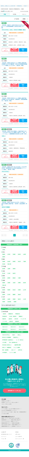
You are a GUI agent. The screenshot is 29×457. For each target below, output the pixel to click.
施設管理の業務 (18, 344)
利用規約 (17, 432)
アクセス (3, 438)
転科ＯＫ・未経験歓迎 (6, 347)
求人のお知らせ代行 (6, 424)
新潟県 (3, 268)
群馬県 (14, 261)
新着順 (24, 18)
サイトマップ (3, 436)
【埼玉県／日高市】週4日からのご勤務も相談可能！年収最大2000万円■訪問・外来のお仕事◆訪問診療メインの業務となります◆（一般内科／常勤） (14, 64)
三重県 (19, 277)
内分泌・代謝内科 (12, 316)
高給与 (13, 334)
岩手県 (9, 254)
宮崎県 (3, 301)
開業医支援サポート (6, 423)
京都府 (9, 282)
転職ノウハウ (5, 418)
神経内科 (4, 318)
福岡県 (3, 299)
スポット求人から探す (7, 404)
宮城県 (14, 254)
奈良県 (24, 282)
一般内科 (4, 313)
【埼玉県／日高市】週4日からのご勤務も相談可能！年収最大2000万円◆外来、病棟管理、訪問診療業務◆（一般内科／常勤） (14, 99)
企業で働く (20, 349)
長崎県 (14, 299)
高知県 (19, 294)
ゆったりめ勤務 (17, 347)
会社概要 (3, 432)
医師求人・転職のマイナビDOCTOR (8, 5)
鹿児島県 (9, 301)
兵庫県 (19, 282)
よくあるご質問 (5, 413)
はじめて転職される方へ (14, 408)
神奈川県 (9, 264)
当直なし (19, 334)
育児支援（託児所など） (7, 344)
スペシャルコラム (6, 421)
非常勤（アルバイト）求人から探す (10, 402)
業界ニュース (14, 421)
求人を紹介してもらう (14, 50)
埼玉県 (25, 5)
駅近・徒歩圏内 (5, 349)
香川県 (9, 294)
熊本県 (19, 299)
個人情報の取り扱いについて (6, 434)
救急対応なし (16, 337)
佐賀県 (9, 299)
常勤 (5, 14)
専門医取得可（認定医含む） (8, 339)
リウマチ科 (4, 321)
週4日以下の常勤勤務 (6, 337)
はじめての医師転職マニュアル (9, 410)
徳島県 (3, 294)
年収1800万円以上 (6, 334)
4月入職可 (4, 342)
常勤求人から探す (6, 400)
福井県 (14, 273)
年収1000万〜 (5, 326)
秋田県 (19, 254)
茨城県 (3, 261)
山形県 (24, 254)
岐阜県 (3, 277)
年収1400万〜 (22, 326)
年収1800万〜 (13, 329)
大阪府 (14, 282)
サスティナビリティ (19, 438)
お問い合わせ (17, 434)
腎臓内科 (20, 316)
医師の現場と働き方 (15, 419)
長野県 (14, 268)
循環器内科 (10, 313)
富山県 (3, 273)
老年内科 (16, 318)
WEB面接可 (4, 352)
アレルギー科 (23, 318)
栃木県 (9, 261)
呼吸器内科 (17, 313)
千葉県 (24, 261)
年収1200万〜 (13, 326)
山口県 (24, 289)
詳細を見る (23, 50)
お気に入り (6, 50)
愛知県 (14, 277)
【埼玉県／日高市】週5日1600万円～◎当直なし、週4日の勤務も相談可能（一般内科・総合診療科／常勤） (14, 204)
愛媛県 (14, 294)
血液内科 (11, 321)
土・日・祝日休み (19, 339)
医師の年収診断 (15, 423)
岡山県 (14, 289)
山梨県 (9, 268)
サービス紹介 (5, 408)
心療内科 (10, 318)
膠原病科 (17, 321)
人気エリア (13, 349)
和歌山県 (4, 285)
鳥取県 (3, 289)
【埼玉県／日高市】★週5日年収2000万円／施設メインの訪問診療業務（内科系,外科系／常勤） (13, 26)
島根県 (9, 289)
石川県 (9, 273)
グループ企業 (17, 436)
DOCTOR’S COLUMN (14, 418)
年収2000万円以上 (22, 329)
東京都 (3, 264)
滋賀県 (3, 282)
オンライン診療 (13, 352)
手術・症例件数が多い (13, 342)
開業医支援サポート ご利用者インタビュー (11, 426)
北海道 (3, 249)
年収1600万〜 (5, 329)
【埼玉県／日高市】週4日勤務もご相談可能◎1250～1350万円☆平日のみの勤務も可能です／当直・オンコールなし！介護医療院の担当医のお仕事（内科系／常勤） (14, 133)
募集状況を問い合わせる (14, 156)
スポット (24, 14)
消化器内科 (4, 316)
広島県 (19, 289)
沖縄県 (15, 301)
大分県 (24, 299)
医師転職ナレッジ (6, 419)
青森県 (3, 254)
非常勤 (14, 14)
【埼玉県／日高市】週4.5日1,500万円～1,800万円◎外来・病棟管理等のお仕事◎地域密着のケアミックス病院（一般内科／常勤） (14, 168)
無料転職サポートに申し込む (14, 390)
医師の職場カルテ (16, 424)
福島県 (3, 256)
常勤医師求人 (19, 5)
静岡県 (9, 277)
